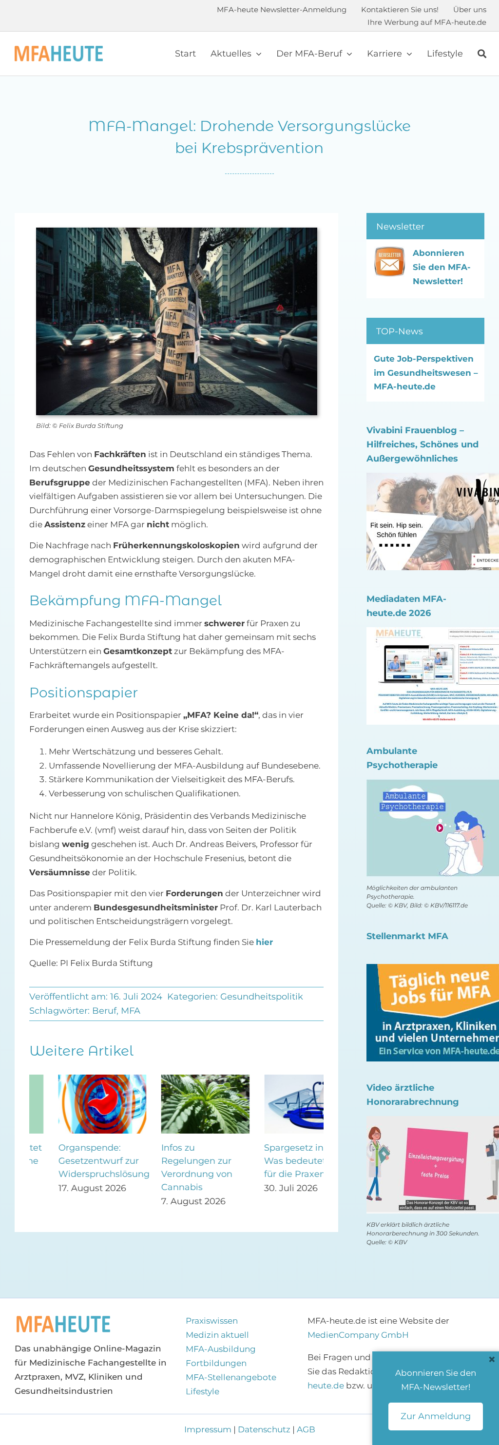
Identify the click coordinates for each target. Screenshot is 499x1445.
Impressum (208, 1429)
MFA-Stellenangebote (231, 1377)
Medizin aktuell (217, 1335)
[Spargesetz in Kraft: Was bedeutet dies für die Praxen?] (279, 1079)
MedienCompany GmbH (358, 1335)
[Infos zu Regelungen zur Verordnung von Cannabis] (176, 1079)
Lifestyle (202, 1391)
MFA (130, 1010)
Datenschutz (264, 1429)
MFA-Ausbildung (221, 1349)
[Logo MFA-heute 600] (59, 50)
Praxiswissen (212, 1321)
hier (264, 942)
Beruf (104, 1010)
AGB (306, 1429)
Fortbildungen (216, 1363)
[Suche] (482, 54)
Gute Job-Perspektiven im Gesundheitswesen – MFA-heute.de (426, 373)
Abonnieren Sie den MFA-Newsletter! (442, 267)
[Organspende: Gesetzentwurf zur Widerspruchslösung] (73, 1079)
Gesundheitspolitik (261, 996)
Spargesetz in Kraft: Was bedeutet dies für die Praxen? (277, 1160)
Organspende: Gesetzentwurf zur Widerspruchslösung (74, 1160)
